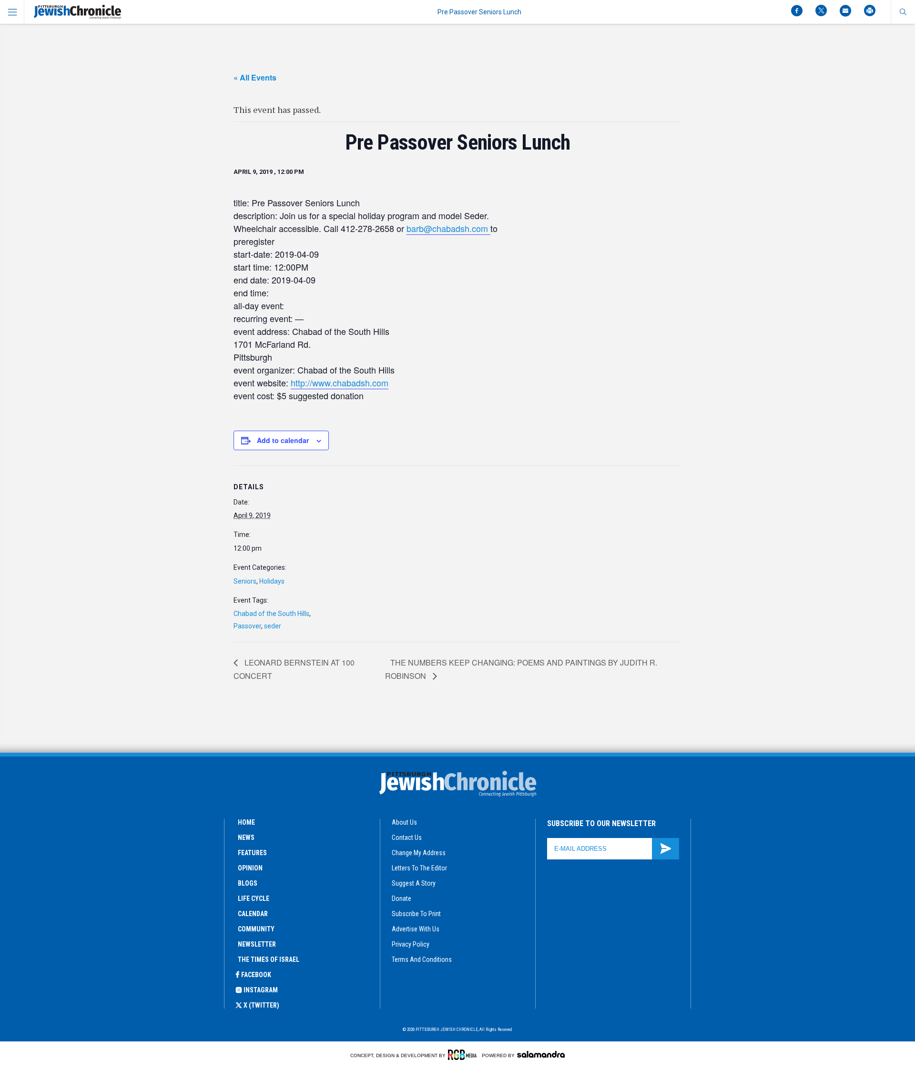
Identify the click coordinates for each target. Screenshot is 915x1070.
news (246, 837)
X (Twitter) (261, 1005)
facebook (256, 975)
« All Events (255, 77)
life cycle (253, 898)
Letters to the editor (419, 868)
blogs (247, 883)
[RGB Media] (464, 1055)
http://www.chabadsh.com (339, 382)
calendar (253, 914)
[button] (903, 12)
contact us (407, 837)
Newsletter (257, 944)
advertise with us (415, 929)
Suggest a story (414, 883)
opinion (250, 868)
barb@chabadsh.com (448, 228)
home (246, 822)
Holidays (272, 581)
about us (404, 822)
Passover (247, 626)
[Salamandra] (541, 1054)
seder (272, 626)
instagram (261, 990)
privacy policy (410, 944)
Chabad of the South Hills (271, 613)
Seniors (245, 581)
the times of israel (268, 959)
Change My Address (419, 853)
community (256, 929)
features (252, 853)
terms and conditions (422, 959)
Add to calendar (283, 440)
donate (401, 898)
